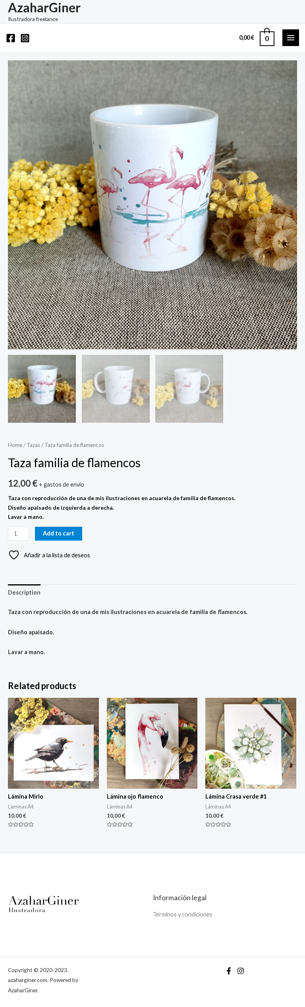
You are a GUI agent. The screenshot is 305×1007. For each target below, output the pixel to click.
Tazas (33, 445)
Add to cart (58, 533)
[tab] (24, 592)
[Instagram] (25, 38)
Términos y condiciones (182, 914)
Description (24, 592)
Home (15, 445)
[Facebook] (10, 38)
